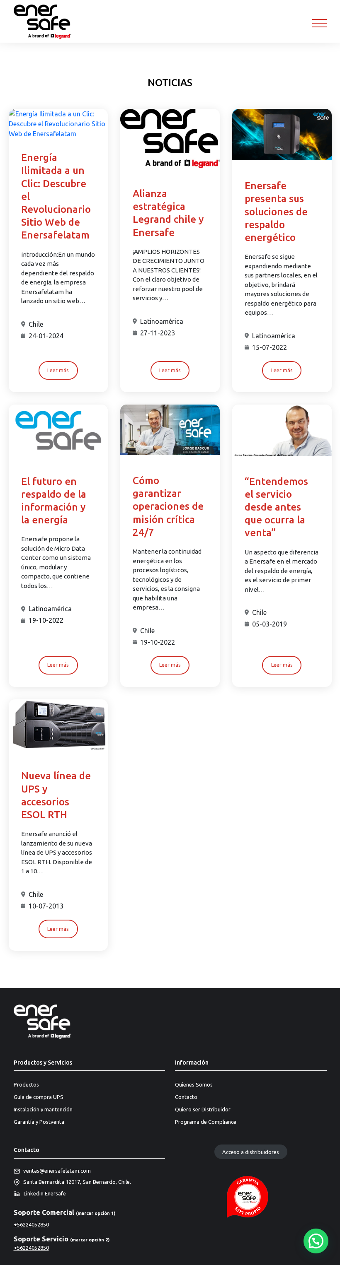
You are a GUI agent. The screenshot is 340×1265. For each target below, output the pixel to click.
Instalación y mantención (43, 1109)
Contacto (186, 1097)
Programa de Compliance (205, 1122)
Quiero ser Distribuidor (203, 1109)
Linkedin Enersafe (45, 1193)
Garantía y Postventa (39, 1122)
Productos (26, 1084)
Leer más (58, 370)
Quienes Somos (194, 1084)
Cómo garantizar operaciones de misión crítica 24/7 (168, 506)
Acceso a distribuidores (250, 1151)
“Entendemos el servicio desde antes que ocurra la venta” (276, 507)
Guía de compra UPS (38, 1097)
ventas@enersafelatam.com (57, 1170)
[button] (316, 1241)
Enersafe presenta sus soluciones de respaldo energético (276, 211)
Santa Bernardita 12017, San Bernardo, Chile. (77, 1182)
